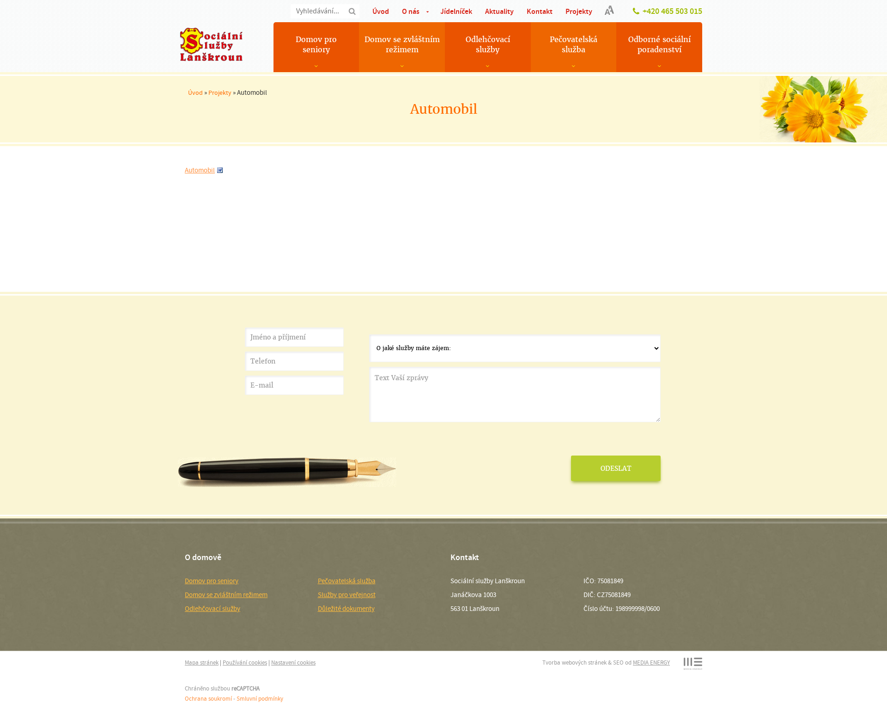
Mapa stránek (202, 662)
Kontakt (540, 11)
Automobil (200, 170)
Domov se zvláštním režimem (402, 45)
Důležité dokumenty (346, 608)
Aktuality (499, 11)
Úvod (380, 11)
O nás (410, 11)
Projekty (578, 11)
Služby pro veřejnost (347, 594)
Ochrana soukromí (208, 699)
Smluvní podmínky (260, 699)
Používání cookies (245, 662)
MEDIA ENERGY (651, 662)
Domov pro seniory (316, 45)
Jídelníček (456, 11)
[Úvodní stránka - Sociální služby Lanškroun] (211, 44)
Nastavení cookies (293, 662)
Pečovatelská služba (573, 45)
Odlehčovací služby (488, 45)
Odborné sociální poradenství (659, 45)
